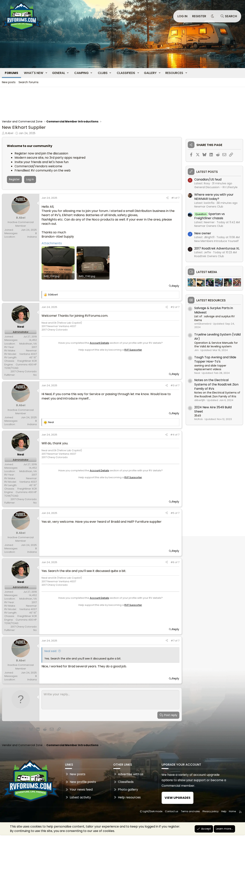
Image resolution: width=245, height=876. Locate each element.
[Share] (167, 198)
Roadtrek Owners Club (209, 256)
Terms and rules (190, 811)
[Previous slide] (193, 282)
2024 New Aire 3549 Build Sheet (213, 409)
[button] (46, 73)
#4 (172, 434)
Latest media (206, 272)
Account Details (99, 343)
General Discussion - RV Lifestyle (216, 187)
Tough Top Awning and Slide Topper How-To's (215, 359)
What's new (33, 73)
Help (223, 811)
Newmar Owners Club (208, 206)
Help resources (129, 797)
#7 (173, 640)
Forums (11, 73)
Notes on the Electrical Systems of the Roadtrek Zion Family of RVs (216, 384)
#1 (173, 198)
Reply (175, 286)
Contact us (171, 811)
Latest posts (207, 172)
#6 (173, 562)
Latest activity (80, 797)
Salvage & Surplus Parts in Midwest (213, 310)
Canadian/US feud (207, 179)
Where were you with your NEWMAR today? (214, 196)
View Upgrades (177, 798)
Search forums (28, 82)
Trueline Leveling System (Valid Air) (217, 336)
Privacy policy (211, 811)
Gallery (150, 73)
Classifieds (126, 73)
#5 (173, 513)
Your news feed (81, 789)
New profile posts (83, 782)
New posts (9, 82)
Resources (174, 73)
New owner (202, 233)
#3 (173, 385)
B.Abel (9, 133)
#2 (173, 307)
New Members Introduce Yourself (216, 241)
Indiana (32, 237)
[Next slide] (236, 282)
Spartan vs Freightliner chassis (209, 216)
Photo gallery (128, 789)
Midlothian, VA (28, 343)
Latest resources (211, 300)
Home (232, 811)
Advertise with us (130, 774)
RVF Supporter (133, 350)
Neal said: (50, 651)
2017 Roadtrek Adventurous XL (216, 248)
